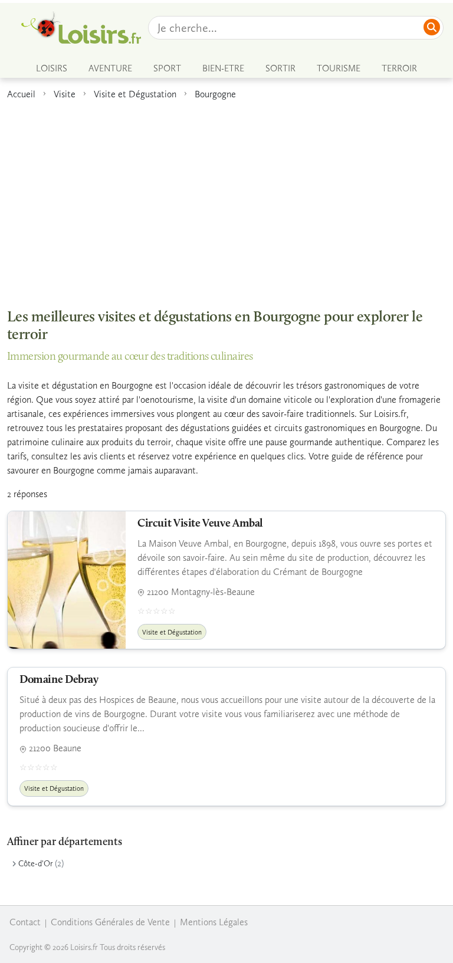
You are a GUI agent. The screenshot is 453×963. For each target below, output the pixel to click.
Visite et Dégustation (135, 94)
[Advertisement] (226, 198)
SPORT (167, 68)
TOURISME (338, 68)
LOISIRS (51, 68)
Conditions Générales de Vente (110, 922)
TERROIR (399, 68)
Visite (65, 94)
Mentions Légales (214, 922)
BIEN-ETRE (223, 68)
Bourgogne (215, 94)
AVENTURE (110, 68)
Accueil (21, 94)
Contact (25, 922)
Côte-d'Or (35, 864)
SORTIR (280, 68)
